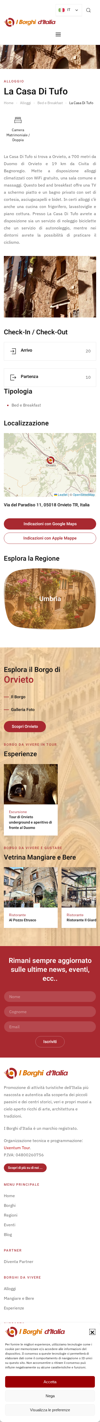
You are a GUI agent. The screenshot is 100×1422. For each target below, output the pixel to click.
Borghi (10, 1205)
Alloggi (10, 1288)
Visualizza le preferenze (50, 1410)
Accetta (50, 1382)
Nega (50, 1396)
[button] (92, 1331)
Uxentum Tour (17, 1147)
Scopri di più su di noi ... (25, 1167)
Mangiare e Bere (19, 1298)
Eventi (9, 1224)
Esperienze (14, 1307)
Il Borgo (18, 697)
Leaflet (62, 494)
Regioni (10, 1215)
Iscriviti (50, 1042)
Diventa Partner (18, 1261)
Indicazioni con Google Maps (50, 524)
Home (9, 1195)
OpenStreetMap (84, 494)
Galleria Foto (23, 710)
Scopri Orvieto (25, 727)
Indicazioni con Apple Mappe (50, 538)
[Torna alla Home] (30, 22)
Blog (8, 1234)
